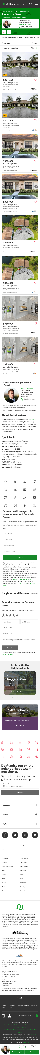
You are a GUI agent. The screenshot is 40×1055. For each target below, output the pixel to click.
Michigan (4, 895)
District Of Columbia (7, 866)
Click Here (34, 1035)
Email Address (9, 545)
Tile (32, 48)
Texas (21, 874)
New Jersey (23, 850)
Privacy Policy (22, 583)
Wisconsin (22, 891)
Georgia (4, 874)
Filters (36, 43)
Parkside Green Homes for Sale (12, 37)
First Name (8, 534)
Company (6, 805)
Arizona (4, 846)
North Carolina (24, 858)
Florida (13, 18)
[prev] (4, 64)
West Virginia (23, 887)
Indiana (4, 882)
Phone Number (9, 551)
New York (22, 854)
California (4, 850)
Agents (5, 814)
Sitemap (20, 1005)
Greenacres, (6, 18)
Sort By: (4, 48)
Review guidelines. (8, 655)
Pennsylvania (24, 862)
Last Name (8, 539)
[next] (36, 64)
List (37, 48)
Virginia (22, 878)
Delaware (4, 862)
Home (3, 11)
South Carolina (24, 866)
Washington (23, 882)
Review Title (7, 633)
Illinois (3, 878)
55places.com (34, 1005)
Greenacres (11, 11)
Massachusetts (6, 891)
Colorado (4, 854)
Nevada (22, 846)
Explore (6, 824)
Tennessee (23, 870)
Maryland (4, 887)
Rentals (26, 1005)
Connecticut (5, 858)
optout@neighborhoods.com (21, 579)
